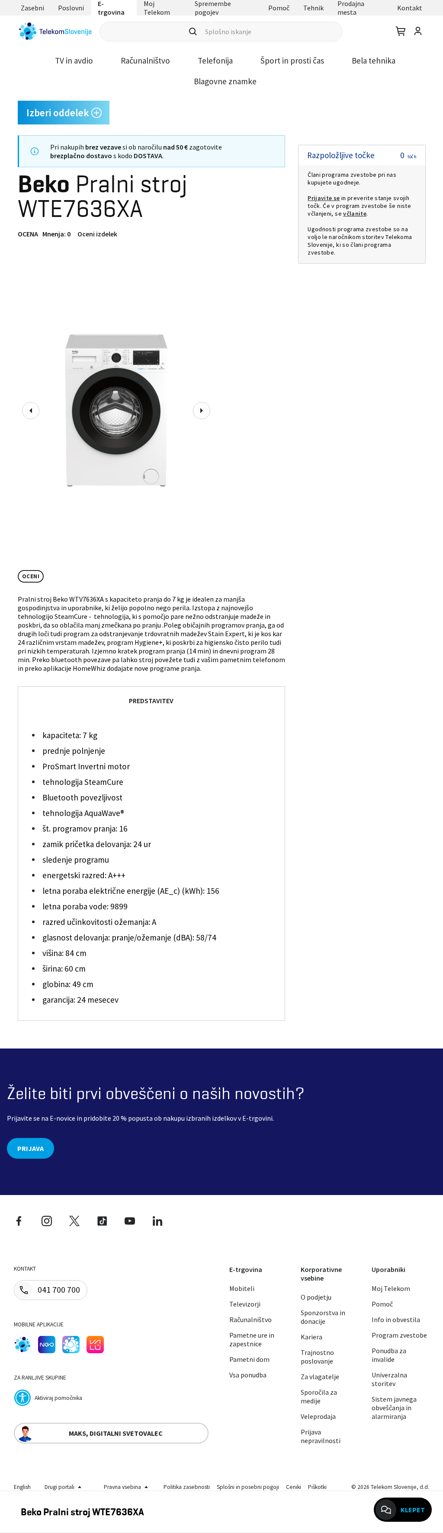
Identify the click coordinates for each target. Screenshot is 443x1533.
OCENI (30, 576)
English (22, 1487)
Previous (30, 410)
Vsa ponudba (247, 1374)
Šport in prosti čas (292, 60)
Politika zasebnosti (187, 1487)
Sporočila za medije (319, 1396)
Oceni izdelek (97, 233)
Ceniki (293, 1487)
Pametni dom (249, 1359)
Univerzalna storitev (389, 1379)
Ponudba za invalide (389, 1355)
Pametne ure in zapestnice (251, 1339)
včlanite (354, 213)
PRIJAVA (30, 1148)
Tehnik (313, 7)
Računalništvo (145, 60)
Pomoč (278, 7)
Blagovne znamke (225, 81)
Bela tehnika (373, 60)
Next (201, 410)
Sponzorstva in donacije (323, 1317)
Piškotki (317, 1487)
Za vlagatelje (320, 1376)
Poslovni (71, 7)
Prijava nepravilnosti (320, 1436)
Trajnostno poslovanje (317, 1356)
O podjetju (316, 1297)
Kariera (311, 1336)
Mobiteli (241, 1288)
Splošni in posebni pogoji (248, 1487)
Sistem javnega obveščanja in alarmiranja (394, 1408)
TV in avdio (74, 60)
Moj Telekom (391, 1288)
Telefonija (215, 60)
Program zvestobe (399, 1335)
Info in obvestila (396, 1319)
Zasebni (32, 7)
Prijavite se (324, 198)
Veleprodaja (318, 1416)
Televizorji (244, 1304)
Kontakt (409, 7)
